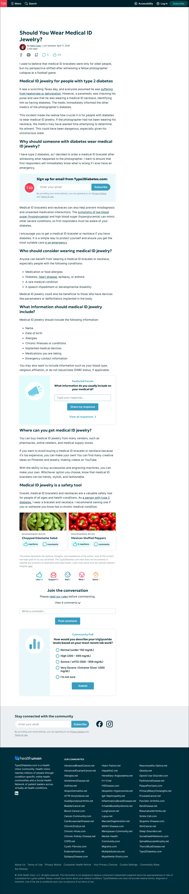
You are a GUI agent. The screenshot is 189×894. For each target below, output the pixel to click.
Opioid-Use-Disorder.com (153, 775)
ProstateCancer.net (150, 795)
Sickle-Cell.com (148, 816)
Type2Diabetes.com (150, 851)
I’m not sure (68, 677)
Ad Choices (21, 868)
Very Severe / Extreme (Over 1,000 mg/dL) (83, 669)
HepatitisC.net (110, 770)
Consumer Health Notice (77, 864)
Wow (80, 576)
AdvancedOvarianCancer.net (80, 770)
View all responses (81, 416)
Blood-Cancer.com (74, 810)
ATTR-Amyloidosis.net (76, 795)
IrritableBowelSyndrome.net (117, 805)
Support (53, 576)
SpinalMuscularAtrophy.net (154, 841)
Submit (82, 685)
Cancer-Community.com (77, 816)
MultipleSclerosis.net (113, 851)
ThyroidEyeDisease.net (152, 846)
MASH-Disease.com (113, 826)
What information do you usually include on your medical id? (82, 387)
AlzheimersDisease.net (76, 780)
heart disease (48, 277)
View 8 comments (66, 602)
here (30, 566)
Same (95, 576)
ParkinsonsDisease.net (151, 780)
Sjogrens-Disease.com (151, 821)
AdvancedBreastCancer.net (79, 765)
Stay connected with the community (44, 716)
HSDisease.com (110, 785)
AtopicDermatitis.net (75, 790)
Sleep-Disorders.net (150, 831)
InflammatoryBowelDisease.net (119, 800)
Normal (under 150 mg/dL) (77, 649)
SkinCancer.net (147, 826)
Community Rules (149, 864)
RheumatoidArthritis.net (152, 810)
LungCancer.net (110, 810)
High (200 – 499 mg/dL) (76, 655)
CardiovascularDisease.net (79, 821)
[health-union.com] (28, 759)
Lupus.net (107, 816)
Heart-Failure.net (111, 765)
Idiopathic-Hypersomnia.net (117, 790)
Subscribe (178, 3)
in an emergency (56, 242)
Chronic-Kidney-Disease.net (80, 836)
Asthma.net (70, 785)
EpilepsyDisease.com (76, 856)
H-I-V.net (106, 780)
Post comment (67, 621)
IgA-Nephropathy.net (113, 795)
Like (38, 576)
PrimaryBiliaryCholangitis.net (155, 790)
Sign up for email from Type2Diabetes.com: (72, 179)
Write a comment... (34, 611)
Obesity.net (145, 770)
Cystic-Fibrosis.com (75, 846)
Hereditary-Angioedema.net (117, 775)
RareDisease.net (148, 805)
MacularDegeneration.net (116, 821)
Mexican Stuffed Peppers (88, 538)
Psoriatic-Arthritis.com (152, 800)
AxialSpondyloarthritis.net (78, 800)
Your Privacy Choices (105, 864)
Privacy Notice (99, 193)
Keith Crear (35, 45)
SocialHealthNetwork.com (153, 836)
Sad (66, 576)
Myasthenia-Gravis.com (115, 856)
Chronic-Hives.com (75, 831)
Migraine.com (109, 846)
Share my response (82, 406)
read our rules (58, 596)
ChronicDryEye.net (74, 826)
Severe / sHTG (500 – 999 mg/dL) (82, 661)
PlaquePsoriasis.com (150, 785)
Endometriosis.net (74, 851)
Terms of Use (47, 196)
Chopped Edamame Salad (39, 538)
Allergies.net (71, 775)
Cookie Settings (129, 864)
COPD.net (69, 841)
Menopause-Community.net (117, 831)
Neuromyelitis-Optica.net (153, 765)
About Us (20, 864)
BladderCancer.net (74, 805)
